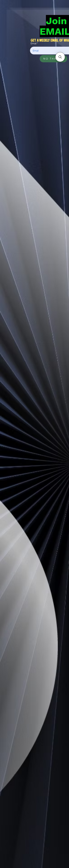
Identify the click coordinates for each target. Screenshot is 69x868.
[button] (60, 57)
